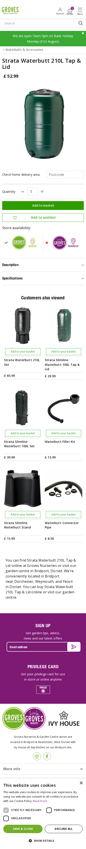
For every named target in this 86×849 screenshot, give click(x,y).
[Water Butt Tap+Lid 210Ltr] (43, 124)
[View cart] (70, 11)
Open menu (81, 11)
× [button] (81, 783)
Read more (40, 801)
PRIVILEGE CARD (43, 666)
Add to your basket (23, 351)
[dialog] (43, 813)
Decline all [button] (64, 829)
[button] (43, 841)
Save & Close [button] (23, 829)
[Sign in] (60, 11)
